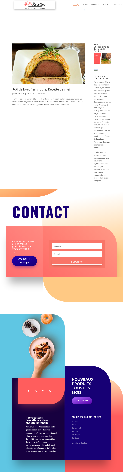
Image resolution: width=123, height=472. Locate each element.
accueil (75, 421)
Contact (75, 438)
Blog (74, 424)
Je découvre (82, 400)
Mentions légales (79, 443)
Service (75, 431)
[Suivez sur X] (36, 390)
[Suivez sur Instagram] (50, 390)
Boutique (76, 434)
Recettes (41, 93)
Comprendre (77, 428)
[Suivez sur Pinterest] (43, 390)
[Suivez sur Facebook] (29, 390)
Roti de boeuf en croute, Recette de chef (41, 89)
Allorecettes (20, 93)
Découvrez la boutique (25, 261)
